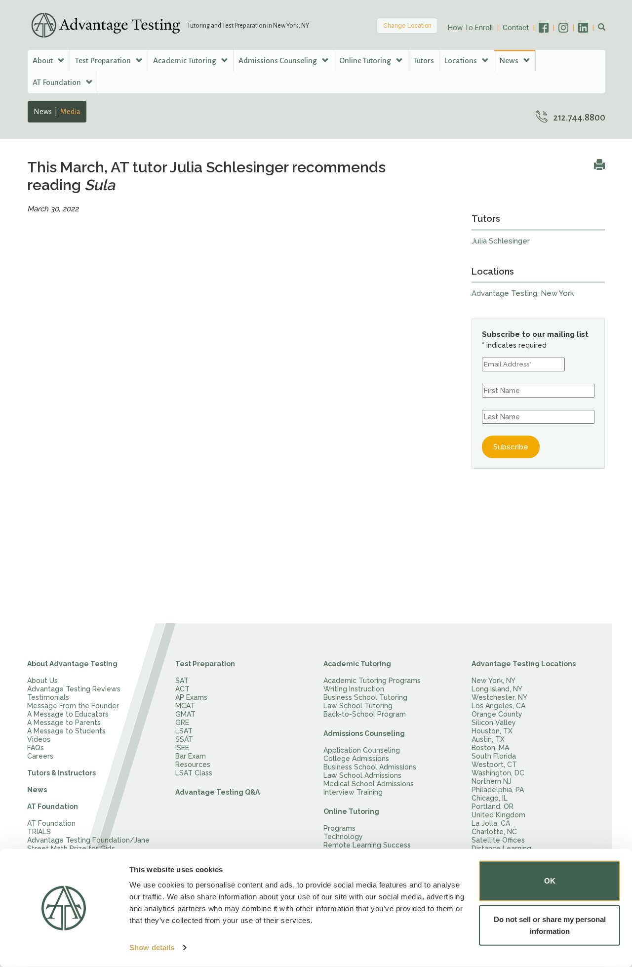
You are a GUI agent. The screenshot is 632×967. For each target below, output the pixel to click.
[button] (601, 28)
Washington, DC (498, 773)
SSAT (184, 739)
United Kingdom (498, 815)
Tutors (423, 60)
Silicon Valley (494, 722)
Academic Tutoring (357, 664)
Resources (192, 764)
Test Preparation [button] (103, 60)
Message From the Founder (73, 706)
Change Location (407, 25)
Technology (343, 837)
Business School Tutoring (365, 697)
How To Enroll (470, 27)
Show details (151, 947)
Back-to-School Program (364, 714)
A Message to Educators (68, 714)
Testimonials (48, 697)
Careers (40, 756)
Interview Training (353, 792)
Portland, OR (493, 806)
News (43, 112)
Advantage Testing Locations (524, 664)
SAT (182, 681)
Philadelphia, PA (498, 790)
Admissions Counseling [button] (278, 60)
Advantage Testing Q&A (217, 792)
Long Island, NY (497, 689)
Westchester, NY (499, 697)
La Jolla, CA (491, 823)
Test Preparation (205, 664)
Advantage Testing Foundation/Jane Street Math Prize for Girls (88, 844)
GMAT (185, 714)
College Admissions (356, 759)
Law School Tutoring (358, 706)
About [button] (43, 60)
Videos (38, 739)
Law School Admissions (362, 775)
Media (70, 112)
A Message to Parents (64, 722)
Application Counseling (361, 750)
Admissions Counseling (364, 733)
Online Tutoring (351, 811)
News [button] (509, 60)
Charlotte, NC (494, 832)
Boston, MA (490, 748)
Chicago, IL (490, 798)
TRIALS (39, 832)
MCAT (185, 706)
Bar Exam (190, 756)
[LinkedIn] (588, 28)
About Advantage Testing (72, 664)
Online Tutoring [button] (366, 60)
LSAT (184, 731)
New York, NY (493, 681)
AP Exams (191, 697)
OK (549, 881)
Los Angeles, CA (498, 706)
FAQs (35, 748)
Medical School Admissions (368, 784)
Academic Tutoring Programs (372, 681)
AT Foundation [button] (57, 82)
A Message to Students (66, 731)
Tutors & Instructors (61, 773)
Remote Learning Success (367, 845)
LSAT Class (193, 773)
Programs (339, 828)
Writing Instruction (353, 689)
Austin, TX (488, 739)
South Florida (494, 756)
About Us (42, 681)
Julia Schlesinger (501, 241)
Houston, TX (492, 731)
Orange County (497, 714)
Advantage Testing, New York (523, 293)
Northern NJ (492, 781)
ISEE (182, 748)
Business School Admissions (369, 767)
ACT (182, 689)
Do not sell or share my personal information (550, 925)
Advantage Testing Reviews (73, 689)
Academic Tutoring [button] (185, 60)
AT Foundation (52, 806)
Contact (516, 27)
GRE (182, 722)
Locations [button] (461, 60)
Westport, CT (494, 764)
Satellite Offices (498, 840)
